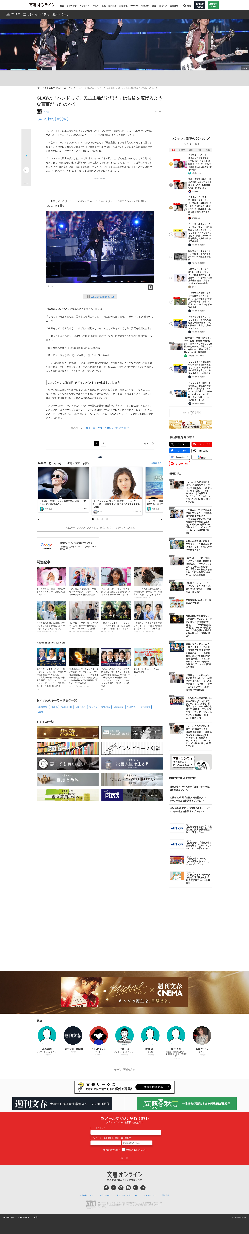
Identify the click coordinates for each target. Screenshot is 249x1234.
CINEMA (145, 6)
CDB (100, 512)
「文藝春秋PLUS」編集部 (195, 356)
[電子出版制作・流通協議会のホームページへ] (91, 1205)
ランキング (72, 6)
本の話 (35, 1217)
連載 (104, 6)
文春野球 (174, 6)
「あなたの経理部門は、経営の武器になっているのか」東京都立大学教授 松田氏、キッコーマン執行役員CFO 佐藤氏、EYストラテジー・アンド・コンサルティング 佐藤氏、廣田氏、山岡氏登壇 (116, 679)
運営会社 (165, 1195)
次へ (146, 443)
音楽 (58, 119)
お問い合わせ (105, 1195)
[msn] (135, 1187)
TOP (38, 88)
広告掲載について (87, 1195)
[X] (113, 1187)
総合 (197, 144)
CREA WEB (23, 1217)
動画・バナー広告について (127, 1195)
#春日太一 (42, 712)
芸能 (51, 119)
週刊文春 (113, 6)
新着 (62, 6)
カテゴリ (84, 6)
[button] (92, 519)
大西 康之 (155, 509)
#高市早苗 (42, 707)
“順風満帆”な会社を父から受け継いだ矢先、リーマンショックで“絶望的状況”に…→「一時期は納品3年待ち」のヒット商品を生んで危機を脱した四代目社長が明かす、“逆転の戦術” (84, 677)
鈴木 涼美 (48, 509)
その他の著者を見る (124, 1069)
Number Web (9, 1217)
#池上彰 (54, 707)
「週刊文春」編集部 (198, 245)
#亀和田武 (118, 707)
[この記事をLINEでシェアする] (26, 162)
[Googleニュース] (128, 1187)
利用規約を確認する (112, 1150)
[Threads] (120, 1187)
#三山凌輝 (145, 707)
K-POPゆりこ (196, 191)
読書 (154, 6)
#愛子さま (93, 707)
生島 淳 (194, 287)
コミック (163, 6)
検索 (189, 6)
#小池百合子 (132, 707)
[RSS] (143, 1187)
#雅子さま (80, 707)
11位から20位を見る (190, 412)
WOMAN (134, 6)
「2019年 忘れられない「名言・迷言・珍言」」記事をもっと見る (100, 528)
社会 (65, 119)
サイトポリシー (150, 1195)
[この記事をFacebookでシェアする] (26, 143)
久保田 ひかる (196, 173)
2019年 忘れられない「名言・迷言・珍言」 (40, 14)
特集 (95, 6)
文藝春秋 (123, 6)
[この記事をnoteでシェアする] (26, 170)
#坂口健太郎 (66, 707)
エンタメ (42, 119)
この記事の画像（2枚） (103, 296)
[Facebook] (106, 1187)
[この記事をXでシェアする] (26, 134)
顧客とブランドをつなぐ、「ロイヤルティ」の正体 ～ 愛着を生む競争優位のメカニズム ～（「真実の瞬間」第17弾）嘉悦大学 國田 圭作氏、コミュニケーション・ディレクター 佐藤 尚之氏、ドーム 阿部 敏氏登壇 (51, 679)
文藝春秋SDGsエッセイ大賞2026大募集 (146, 672)
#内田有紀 (105, 707)
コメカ (46, 111)
